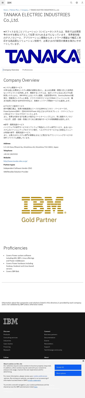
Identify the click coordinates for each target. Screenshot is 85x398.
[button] (77, 2)
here (35, 387)
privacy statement (34, 380)
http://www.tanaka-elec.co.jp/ (15, 161)
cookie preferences (40, 376)
